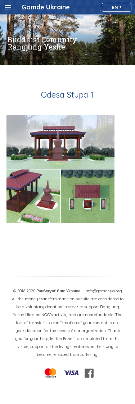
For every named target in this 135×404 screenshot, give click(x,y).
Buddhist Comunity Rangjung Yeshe (42, 43)
